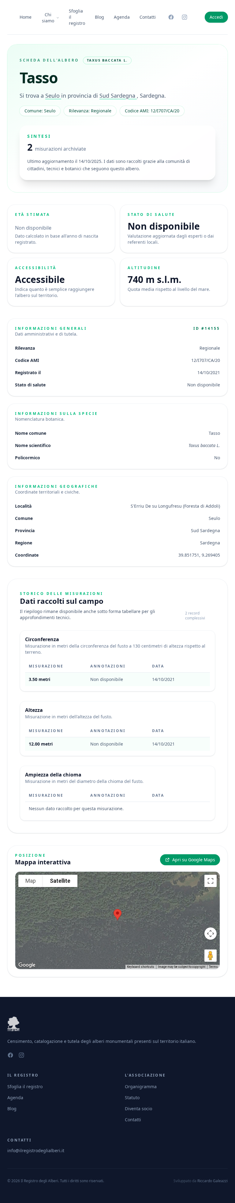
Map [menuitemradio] (30, 881)
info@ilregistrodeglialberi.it (35, 1150)
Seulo (53, 95)
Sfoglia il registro (77, 17)
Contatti (148, 17)
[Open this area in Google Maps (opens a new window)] (27, 965)
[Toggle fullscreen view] (210, 881)
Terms (213, 966)
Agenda (122, 17)
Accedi (216, 17)
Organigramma (141, 1086)
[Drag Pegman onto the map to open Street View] (210, 955)
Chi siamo (48, 18)
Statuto (132, 1097)
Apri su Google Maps (193, 860)
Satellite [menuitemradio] (60, 881)
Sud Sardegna (118, 95)
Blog (99, 17)
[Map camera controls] (210, 933)
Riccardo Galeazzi (212, 1180)
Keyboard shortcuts (140, 966)
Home (26, 17)
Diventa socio (138, 1108)
